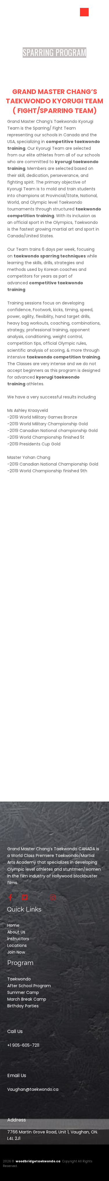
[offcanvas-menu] (84, 12)
